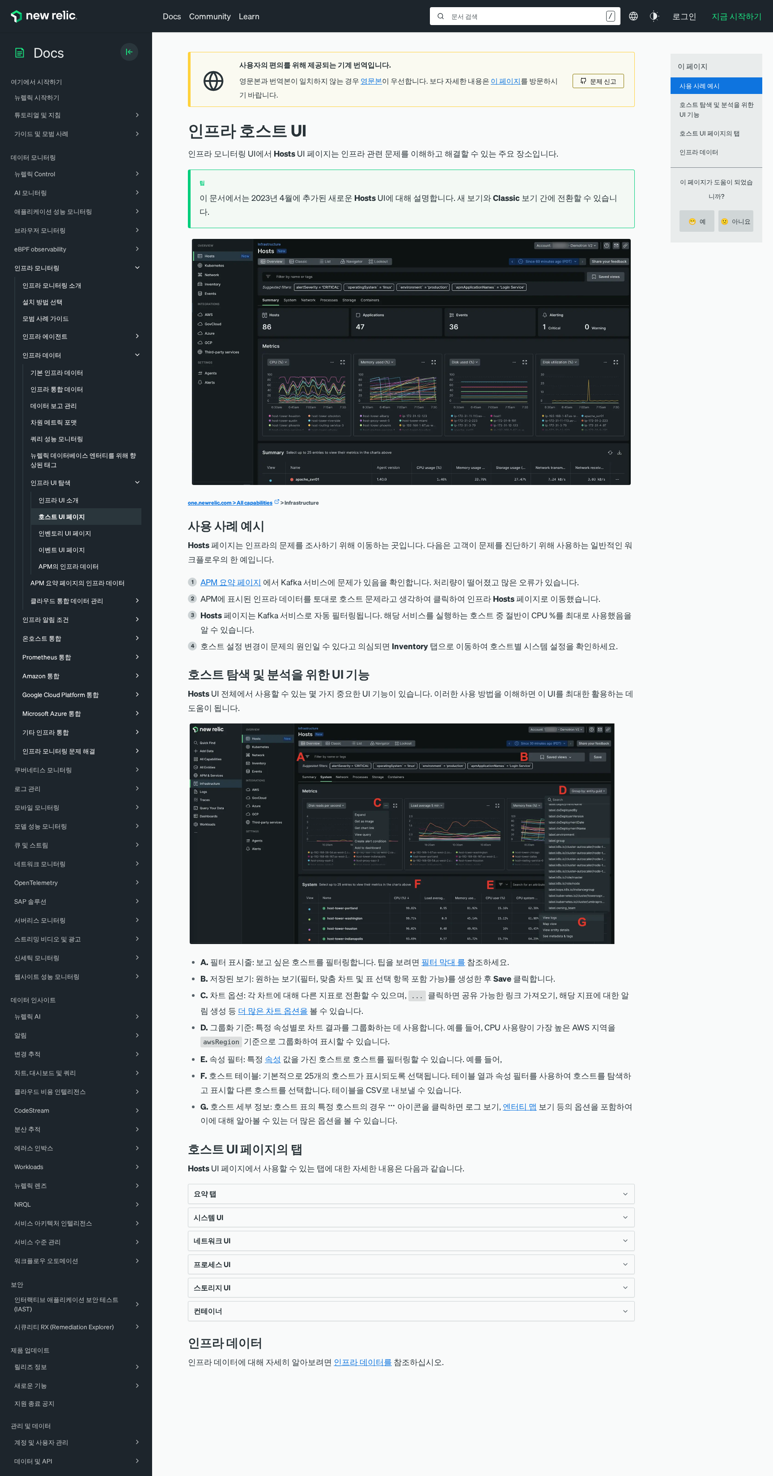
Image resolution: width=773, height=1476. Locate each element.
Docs (172, 16)
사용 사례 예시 (700, 85)
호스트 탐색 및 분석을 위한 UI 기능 (717, 109)
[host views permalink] (309, 1149)
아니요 (736, 221)
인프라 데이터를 (363, 1362)
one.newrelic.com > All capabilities (230, 502)
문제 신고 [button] (603, 81)
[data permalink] (269, 1342)
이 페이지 (506, 81)
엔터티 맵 (520, 1106)
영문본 (371, 81)
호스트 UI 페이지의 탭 (710, 133)
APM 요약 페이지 (230, 582)
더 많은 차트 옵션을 (273, 1010)
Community (210, 16)
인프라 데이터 (699, 152)
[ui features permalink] (376, 674)
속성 (273, 1059)
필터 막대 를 (443, 962)
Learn (249, 16)
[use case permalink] (271, 525)
